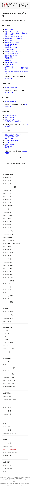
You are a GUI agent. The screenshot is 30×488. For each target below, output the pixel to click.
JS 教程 (5, 5)
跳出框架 (7, 148)
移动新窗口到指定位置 (11, 55)
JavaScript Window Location (10, 402)
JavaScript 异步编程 (8, 296)
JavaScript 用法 (7, 183)
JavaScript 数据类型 (8, 205)
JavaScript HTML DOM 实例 (10, 452)
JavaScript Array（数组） (9, 377)
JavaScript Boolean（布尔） (10, 380)
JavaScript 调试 (7, 259)
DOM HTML (6, 333)
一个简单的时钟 (9, 66)
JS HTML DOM (14, 4)
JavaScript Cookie (7, 417)
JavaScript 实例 (7, 443)
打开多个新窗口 (9, 40)
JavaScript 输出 (7, 190)
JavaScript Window (7, 396)
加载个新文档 (8, 142)
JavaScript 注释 (7, 199)
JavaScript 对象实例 (8, 446)
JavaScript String (7, 370)
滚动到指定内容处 (9, 64)
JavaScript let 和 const (8, 287)
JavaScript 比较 (7, 227)
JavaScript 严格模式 (8, 265)
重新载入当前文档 (9, 144)
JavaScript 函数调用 (8, 318)
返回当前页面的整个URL (11, 137)
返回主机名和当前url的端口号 (13, 135)
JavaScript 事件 (7, 218)
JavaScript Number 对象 (9, 368)
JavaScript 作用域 (7, 215)
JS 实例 (26, 5)
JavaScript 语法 (7, 193)
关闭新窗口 (8, 46)
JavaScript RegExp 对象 (9, 386)
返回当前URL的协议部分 (11, 140)
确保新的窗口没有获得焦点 (12, 42)
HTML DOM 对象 (7, 468)
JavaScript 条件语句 (8, 231)
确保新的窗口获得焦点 (11, 44)
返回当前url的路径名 (10, 138)
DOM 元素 (5, 345)
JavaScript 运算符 (7, 224)
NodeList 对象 (6, 352)
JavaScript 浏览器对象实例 (9, 449)
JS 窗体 (20, 5)
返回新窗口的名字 (9, 49)
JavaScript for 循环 (7, 237)
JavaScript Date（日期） (9, 374)
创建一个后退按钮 (9, 117)
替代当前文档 (8, 146)
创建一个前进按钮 (9, 119)
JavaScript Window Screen (9, 399)
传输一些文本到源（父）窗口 (13, 51)
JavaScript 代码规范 (8, 302)
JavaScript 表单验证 (8, 274)
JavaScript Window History (9, 405)
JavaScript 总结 (7, 455)
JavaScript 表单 (7, 271)
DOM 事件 (5, 339)
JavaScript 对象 (7, 209)
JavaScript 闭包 (7, 321)
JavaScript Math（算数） (9, 383)
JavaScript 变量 (7, 202)
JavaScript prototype (8, 364)
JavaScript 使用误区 (8, 268)
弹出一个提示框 (9, 35)
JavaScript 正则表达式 (8, 252)
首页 (2, 5)
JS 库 (23, 5)
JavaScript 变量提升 (8, 262)
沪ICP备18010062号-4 (18, 485)
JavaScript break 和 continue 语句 (11, 243)
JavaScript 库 (6, 427)
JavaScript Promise (7, 298)
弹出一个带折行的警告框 (11, 31)
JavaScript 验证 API (8, 277)
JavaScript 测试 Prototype (9, 433)
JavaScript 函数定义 (8, 311)
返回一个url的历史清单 (11, 115)
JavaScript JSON (7, 290)
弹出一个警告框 (9, 29)
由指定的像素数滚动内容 (11, 62)
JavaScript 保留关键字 (8, 281)
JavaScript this (6, 283)
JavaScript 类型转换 (8, 249)
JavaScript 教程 (7, 177)
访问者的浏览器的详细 (11, 87)
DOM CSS (5, 336)
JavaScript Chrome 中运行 (9, 187)
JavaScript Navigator (8, 407)
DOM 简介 (5, 330)
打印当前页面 (8, 57)
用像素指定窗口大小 (10, 58)
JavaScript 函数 (7, 212)
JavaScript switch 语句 (8, 234)
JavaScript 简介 (7, 180)
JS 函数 (9, 5)
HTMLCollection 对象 (8, 349)
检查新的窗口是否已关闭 (11, 47)
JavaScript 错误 (7, 255)
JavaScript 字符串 (7, 221)
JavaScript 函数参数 (8, 315)
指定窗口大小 (8, 60)
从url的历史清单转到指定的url (13, 121)
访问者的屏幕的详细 (10, 101)
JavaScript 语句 (7, 196)
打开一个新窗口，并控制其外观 (13, 38)
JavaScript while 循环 (8, 240)
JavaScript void (7, 292)
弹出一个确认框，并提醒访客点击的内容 (16, 33)
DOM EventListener (8, 342)
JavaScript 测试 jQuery (8, 430)
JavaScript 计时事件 (8, 414)
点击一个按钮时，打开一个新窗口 (14, 36)
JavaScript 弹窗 (7, 411)
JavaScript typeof (7, 246)
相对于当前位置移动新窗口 (12, 53)
